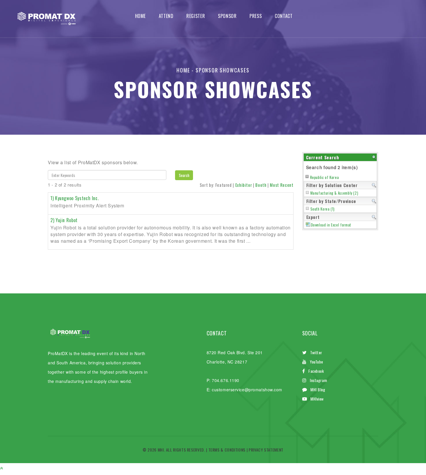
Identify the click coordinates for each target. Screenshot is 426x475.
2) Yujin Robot (64, 220)
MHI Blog (317, 389)
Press (256, 16)
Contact (283, 16)
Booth (260, 185)
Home (140, 16)
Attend (166, 16)
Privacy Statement (266, 450)
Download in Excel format (331, 225)
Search (184, 175)
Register (195, 16)
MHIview (317, 399)
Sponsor (227, 16)
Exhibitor (243, 185)
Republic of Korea (324, 177)
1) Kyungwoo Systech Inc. (74, 198)
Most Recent (281, 185)
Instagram (318, 380)
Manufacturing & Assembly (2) (334, 193)
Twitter (316, 352)
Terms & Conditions (227, 450)
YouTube (316, 362)
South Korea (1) (322, 209)
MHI (161, 450)
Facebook (316, 371)
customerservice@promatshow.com (247, 389)
